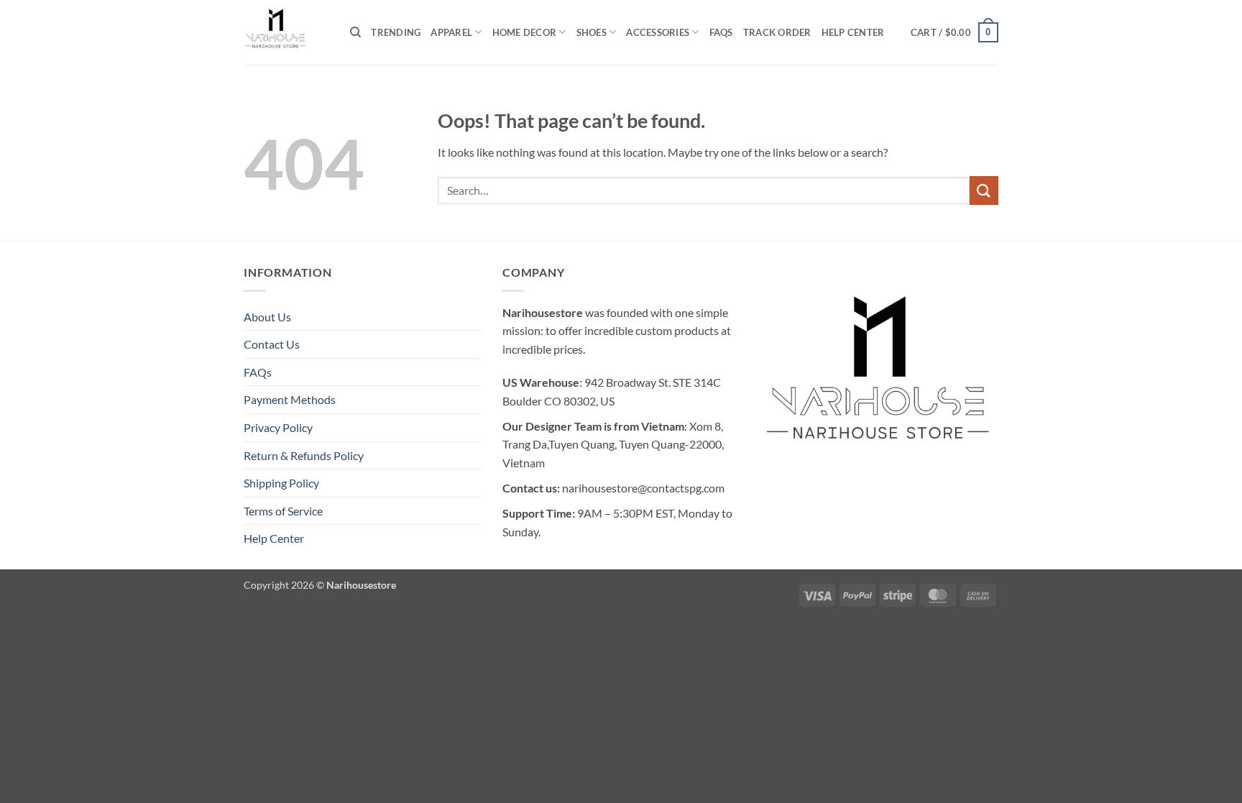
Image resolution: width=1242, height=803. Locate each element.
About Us (267, 317)
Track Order (777, 32)
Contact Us (272, 344)
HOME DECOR (524, 32)
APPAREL (451, 32)
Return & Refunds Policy (304, 455)
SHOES (591, 32)
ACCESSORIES (657, 32)
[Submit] (984, 190)
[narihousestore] (286, 32)
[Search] (355, 32)
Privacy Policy (278, 427)
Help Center (853, 32)
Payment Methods (290, 399)
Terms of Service (283, 511)
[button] (954, 32)
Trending (395, 32)
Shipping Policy (281, 483)
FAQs (721, 32)
